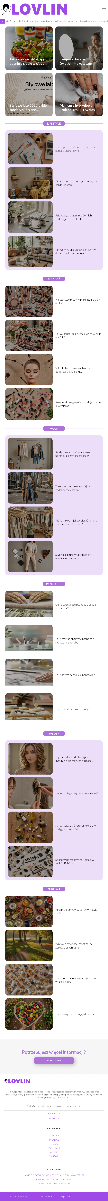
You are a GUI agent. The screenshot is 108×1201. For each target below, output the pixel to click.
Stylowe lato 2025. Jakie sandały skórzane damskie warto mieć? (28, 107)
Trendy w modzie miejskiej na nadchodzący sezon (72, 488)
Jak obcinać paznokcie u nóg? (72, 709)
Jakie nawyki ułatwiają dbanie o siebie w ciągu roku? (27, 61)
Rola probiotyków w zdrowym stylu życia (76, 911)
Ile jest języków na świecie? (54, 1183)
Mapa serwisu (45, 1196)
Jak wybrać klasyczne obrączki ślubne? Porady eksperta (68, 21)
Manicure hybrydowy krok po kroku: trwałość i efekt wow (79, 107)
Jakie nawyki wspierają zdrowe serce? (77, 1014)
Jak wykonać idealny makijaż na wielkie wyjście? (78, 335)
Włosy (54, 733)
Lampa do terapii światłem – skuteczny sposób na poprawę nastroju (76, 61)
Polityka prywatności (19, 1196)
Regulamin (65, 1196)
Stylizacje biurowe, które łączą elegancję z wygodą (73, 556)
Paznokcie (54, 584)
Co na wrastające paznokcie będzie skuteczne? (75, 606)
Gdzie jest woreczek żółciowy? (53, 1179)
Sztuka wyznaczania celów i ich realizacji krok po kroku (73, 217)
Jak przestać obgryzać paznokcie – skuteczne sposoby (75, 640)
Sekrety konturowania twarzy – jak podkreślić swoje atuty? (75, 369)
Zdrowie (54, 889)
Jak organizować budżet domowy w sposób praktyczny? (76, 148)
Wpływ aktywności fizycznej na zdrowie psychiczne (74, 945)
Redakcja (54, 1113)
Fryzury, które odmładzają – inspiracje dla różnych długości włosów (73, 758)
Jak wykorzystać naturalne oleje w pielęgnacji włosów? (75, 827)
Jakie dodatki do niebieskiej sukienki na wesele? (54, 1175)
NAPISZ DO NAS (54, 1061)
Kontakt (54, 1118)
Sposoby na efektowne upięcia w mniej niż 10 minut (74, 861)
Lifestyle (54, 123)
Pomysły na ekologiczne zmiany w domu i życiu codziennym (75, 251)
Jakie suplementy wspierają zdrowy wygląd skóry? (76, 979)
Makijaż (54, 279)
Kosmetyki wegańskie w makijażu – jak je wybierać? (78, 403)
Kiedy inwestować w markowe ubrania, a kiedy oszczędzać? (73, 453)
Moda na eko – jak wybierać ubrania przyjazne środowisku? (76, 522)
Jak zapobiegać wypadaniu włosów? (76, 793)
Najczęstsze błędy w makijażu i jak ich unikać (77, 301)
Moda (54, 428)
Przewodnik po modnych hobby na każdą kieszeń (76, 182)
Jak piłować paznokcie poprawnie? (75, 674)
